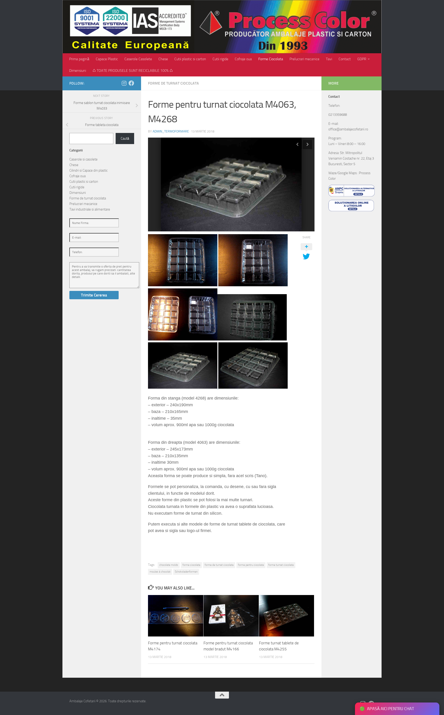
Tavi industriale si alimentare (89, 209)
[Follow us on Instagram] (124, 83)
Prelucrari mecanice (304, 59)
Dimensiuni (77, 70)
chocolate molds (168, 565)
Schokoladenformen (186, 571)
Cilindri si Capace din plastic (88, 170)
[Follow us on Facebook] (131, 83)
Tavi (329, 59)
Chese (163, 59)
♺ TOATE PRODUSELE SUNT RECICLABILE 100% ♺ (132, 70)
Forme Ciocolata (270, 59)
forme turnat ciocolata (281, 565)
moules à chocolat (160, 571)
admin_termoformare (171, 131)
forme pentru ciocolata (251, 565)
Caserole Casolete (138, 59)
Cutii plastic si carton (190, 59)
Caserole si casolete (83, 159)
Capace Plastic (107, 59)
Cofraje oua (243, 59)
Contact (345, 59)
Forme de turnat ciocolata (173, 83)
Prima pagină (79, 59)
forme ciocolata (191, 565)
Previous (297, 144)
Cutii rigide (220, 59)
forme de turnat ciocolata (219, 565)
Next (307, 144)
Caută (125, 138)
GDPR (361, 59)
